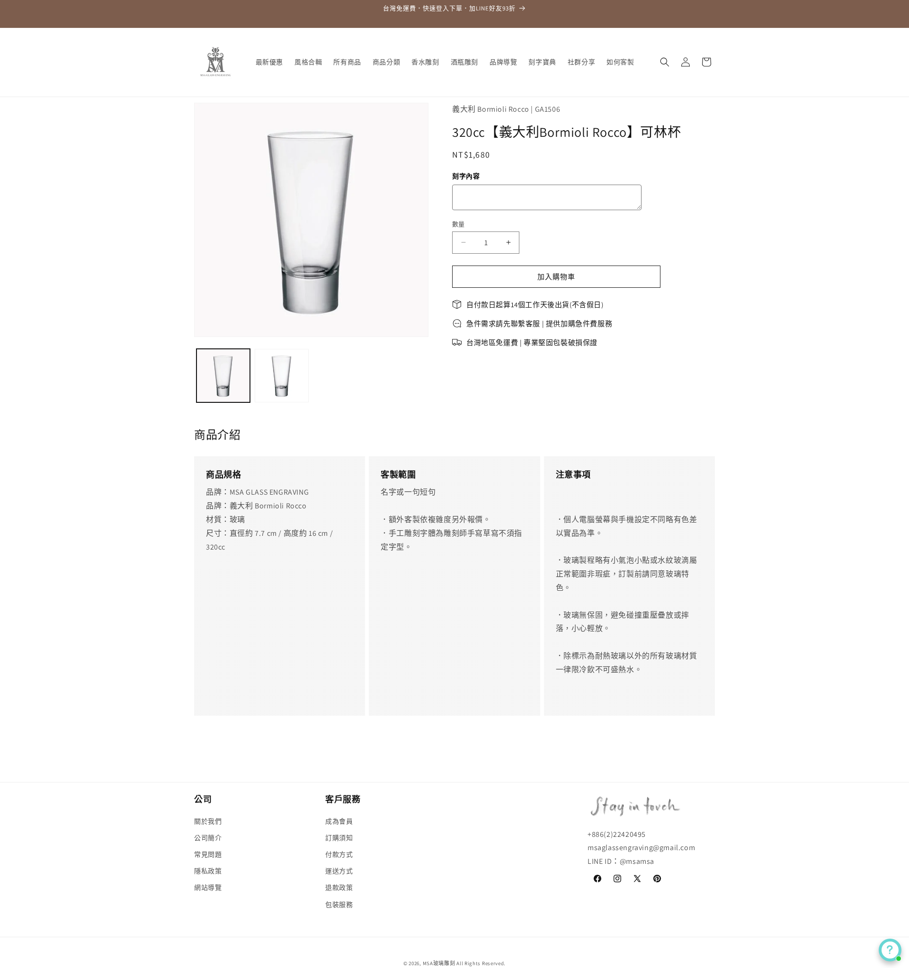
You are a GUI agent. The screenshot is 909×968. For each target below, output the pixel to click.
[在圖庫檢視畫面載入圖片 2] (281, 375)
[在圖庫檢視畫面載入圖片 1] (223, 375)
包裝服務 (339, 904)
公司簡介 (208, 838)
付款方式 (339, 854)
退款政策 (339, 887)
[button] (664, 62)
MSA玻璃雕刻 (439, 963)
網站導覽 (208, 887)
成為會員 (339, 821)
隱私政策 (208, 871)
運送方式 (339, 871)
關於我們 (208, 821)
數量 (458, 224)
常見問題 (208, 854)
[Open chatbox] (890, 950)
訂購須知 (339, 838)
